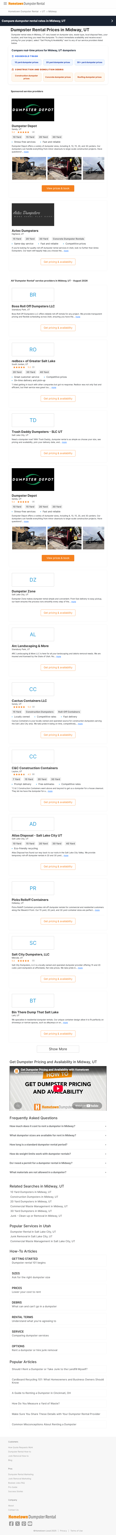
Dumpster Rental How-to (19, 1451)
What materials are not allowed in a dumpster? (38, 1172)
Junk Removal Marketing (19, 1478)
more (26, 151)
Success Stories (15, 1491)
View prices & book (58, 188)
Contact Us (13, 1510)
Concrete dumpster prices (58, 77)
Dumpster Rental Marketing (21, 1474)
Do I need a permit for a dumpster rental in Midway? (41, 1163)
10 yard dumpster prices (26, 62)
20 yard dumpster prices (58, 62)
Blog (10, 1460)
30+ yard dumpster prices (89, 62)
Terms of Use (76, 1530)
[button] (11, 1523)
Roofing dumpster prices (90, 77)
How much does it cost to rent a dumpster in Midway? (42, 1126)
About (11, 1505)
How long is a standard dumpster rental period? (38, 1144)
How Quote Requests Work (20, 1447)
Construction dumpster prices (26, 77)
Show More (58, 1049)
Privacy (63, 1530)
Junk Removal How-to (18, 1456)
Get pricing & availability (58, 261)
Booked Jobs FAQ (16, 1483)
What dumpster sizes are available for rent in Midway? (43, 1135)
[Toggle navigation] (5, 3)
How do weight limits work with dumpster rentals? (40, 1153)
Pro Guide (12, 1487)
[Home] (26, 4)
